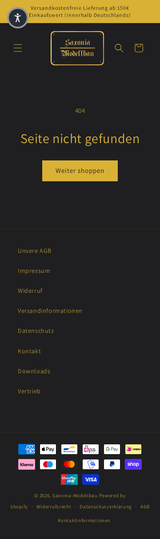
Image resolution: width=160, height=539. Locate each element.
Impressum (34, 271)
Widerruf (30, 291)
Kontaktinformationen (84, 520)
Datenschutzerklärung (106, 506)
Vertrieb (29, 391)
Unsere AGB (35, 251)
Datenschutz (36, 331)
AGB (145, 506)
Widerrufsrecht (54, 506)
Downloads (34, 371)
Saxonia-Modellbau (75, 495)
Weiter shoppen (80, 170)
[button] (18, 48)
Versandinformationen (50, 311)
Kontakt (29, 351)
